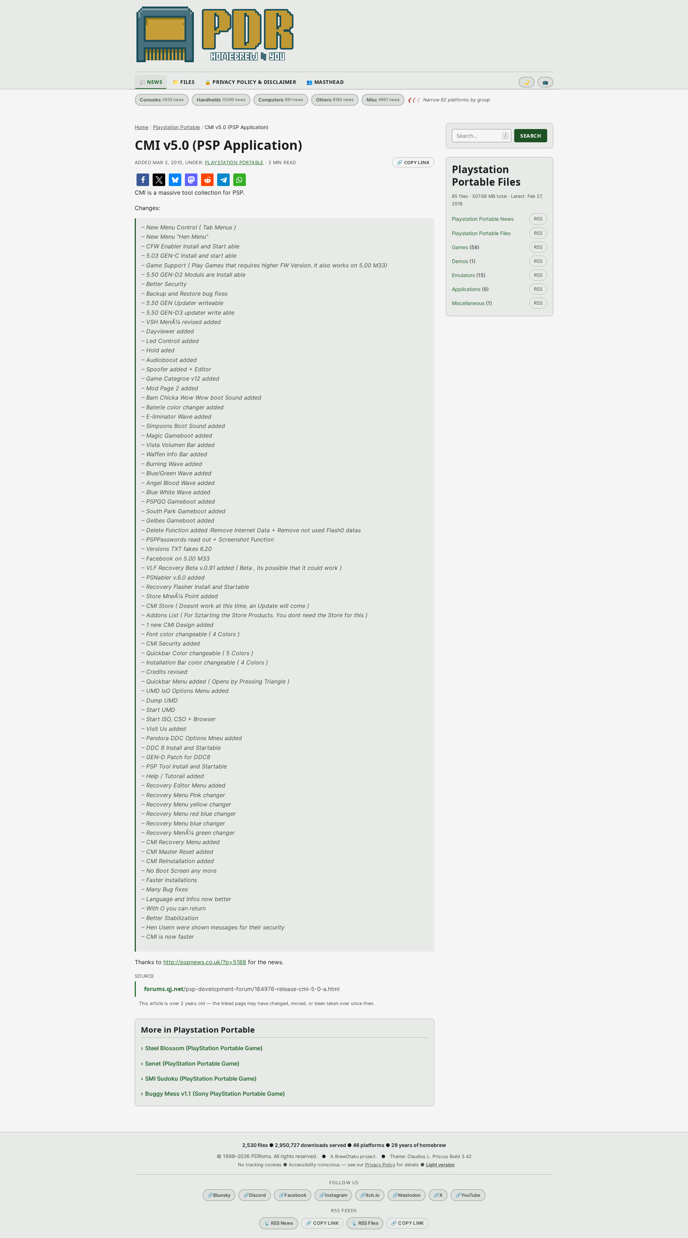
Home (141, 127)
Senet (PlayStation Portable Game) (192, 1063)
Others (335, 100)
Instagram (333, 1195)
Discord (254, 1195)
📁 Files (183, 81)
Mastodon (406, 1195)
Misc (383, 100)
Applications (466, 289)
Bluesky (218, 1195)
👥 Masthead (325, 81)
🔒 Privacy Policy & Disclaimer (250, 81)
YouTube (468, 1195)
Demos (460, 261)
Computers (280, 100)
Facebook (292, 1195)
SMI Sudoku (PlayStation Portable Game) (201, 1078)
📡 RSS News (278, 1223)
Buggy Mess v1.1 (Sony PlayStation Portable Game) (215, 1093)
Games (460, 247)
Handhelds (221, 100)
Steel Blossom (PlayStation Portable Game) (204, 1048)
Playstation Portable (176, 127)
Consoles (162, 100)
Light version (440, 1164)
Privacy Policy (380, 1164)
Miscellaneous (468, 303)
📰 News (150, 81)
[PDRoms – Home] (215, 34)
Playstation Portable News (482, 219)
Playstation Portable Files (481, 233)
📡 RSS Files (365, 1223)
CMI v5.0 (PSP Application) (218, 145)
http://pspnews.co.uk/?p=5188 (204, 962)
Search (530, 135)
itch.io (369, 1195)
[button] (143, 179)
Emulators (463, 275)
